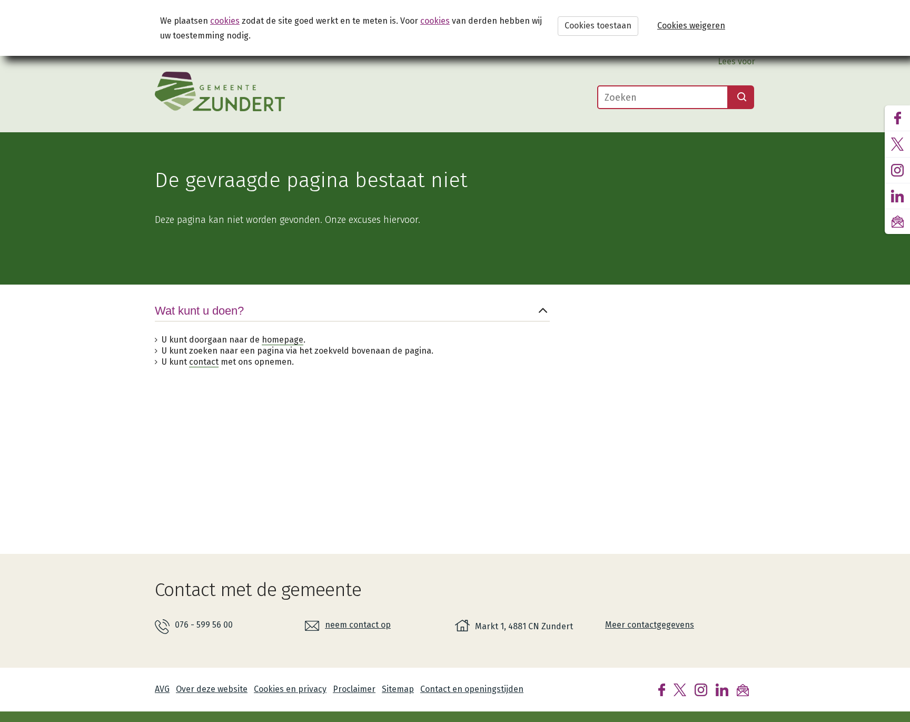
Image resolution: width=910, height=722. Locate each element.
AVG (162, 689)
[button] (352, 319)
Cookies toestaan (598, 26)
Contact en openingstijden (471, 689)
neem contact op (358, 625)
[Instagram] (701, 689)
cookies (225, 21)
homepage (282, 340)
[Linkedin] (722, 689)
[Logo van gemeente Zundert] (220, 91)
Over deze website (212, 689)
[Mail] (743, 689)
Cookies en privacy (290, 689)
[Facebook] (661, 689)
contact (204, 362)
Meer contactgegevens (649, 625)
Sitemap (398, 689)
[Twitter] (680, 689)
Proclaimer (354, 689)
